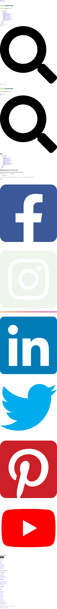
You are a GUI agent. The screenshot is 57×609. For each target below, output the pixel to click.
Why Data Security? (2, 604)
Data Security (1, 598)
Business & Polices (2, 566)
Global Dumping (2, 599)
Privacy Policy (1, 607)
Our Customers (2, 592)
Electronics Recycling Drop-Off (4, 581)
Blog (2, 166)
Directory (3, 165)
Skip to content (2, 0)
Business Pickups (2, 574)
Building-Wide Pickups (2, 576)
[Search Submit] (11, 24)
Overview (5, 12)
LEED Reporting (2, 596)
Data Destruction (2, 575)
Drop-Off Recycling (7, 14)
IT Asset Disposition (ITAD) (8, 18)
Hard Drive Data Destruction (8, 16)
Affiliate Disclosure (6, 607)
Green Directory (2, 560)
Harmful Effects (2, 600)
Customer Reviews (2, 591)
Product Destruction (7, 161)
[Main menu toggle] (1, 154)
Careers (1, 590)
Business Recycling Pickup (8, 13)
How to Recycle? (2, 584)
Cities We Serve (6, 20)
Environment (1, 567)
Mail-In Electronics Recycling (8, 19)
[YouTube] (28, 553)
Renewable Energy (2, 565)
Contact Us (1, 589)
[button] (4, 11)
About (2, 22)
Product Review (2, 568)
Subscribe (2, 557)
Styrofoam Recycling (7, 162)
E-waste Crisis (1, 597)
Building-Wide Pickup (7, 15)
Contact (3, 23)
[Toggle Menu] (6, 11)
